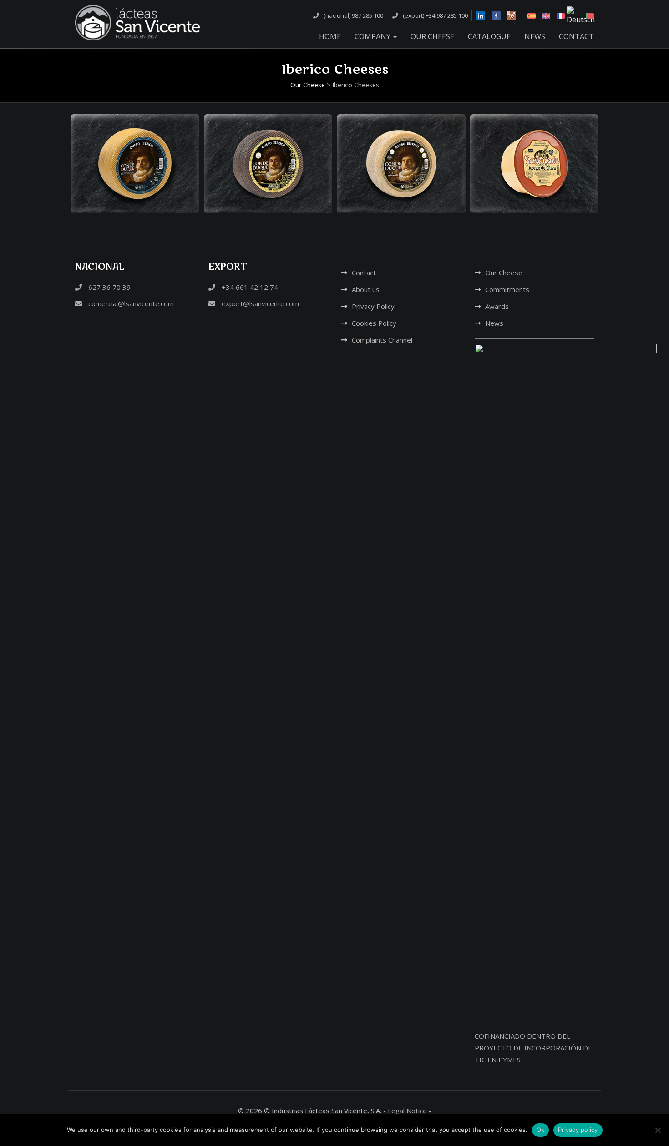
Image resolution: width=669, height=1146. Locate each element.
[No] (657, 1130)
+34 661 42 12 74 (249, 287)
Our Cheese (432, 36)
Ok (541, 1129)
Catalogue (489, 36)
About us (366, 289)
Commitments (507, 289)
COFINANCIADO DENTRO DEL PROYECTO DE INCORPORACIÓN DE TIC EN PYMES (533, 1047)
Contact (576, 36)
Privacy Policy (373, 306)
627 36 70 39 (108, 287)
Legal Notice (407, 1110)
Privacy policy (578, 1129)
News (534, 36)
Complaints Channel (382, 339)
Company (373, 36)
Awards (497, 306)
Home (330, 36)
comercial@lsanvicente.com (130, 303)
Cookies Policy (374, 323)
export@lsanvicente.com (259, 303)
